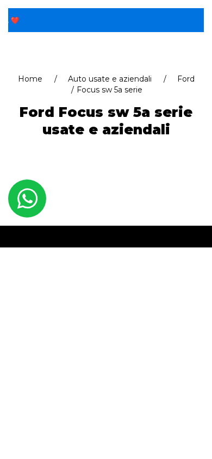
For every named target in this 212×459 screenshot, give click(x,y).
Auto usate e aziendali (110, 79)
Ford (186, 79)
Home (30, 79)
